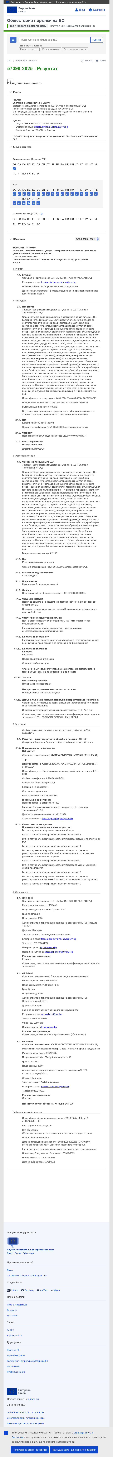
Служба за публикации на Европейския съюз (30, 1249)
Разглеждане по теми (74, 49)
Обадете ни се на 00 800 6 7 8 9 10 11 (25, 1412)
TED (9, 60)
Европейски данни (16, 1355)
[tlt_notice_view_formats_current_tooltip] (97, 239)
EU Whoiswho (13, 1366)
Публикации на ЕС (16, 1372)
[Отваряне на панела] (10, 81)
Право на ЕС (13, 1350)
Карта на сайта (14, 1335)
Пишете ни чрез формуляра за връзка (25, 1423)
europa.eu (33, 1399)
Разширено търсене (29, 49)
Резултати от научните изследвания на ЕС (27, 1361)
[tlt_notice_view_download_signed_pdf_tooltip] (14, 168)
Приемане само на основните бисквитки (74, 1450)
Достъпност (12, 1315)
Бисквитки (12, 1310)
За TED (10, 1330)
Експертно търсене (50, 49)
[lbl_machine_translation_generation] (41, 214)
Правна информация (17, 1305)
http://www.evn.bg (48, 947)
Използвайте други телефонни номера (26, 1418)
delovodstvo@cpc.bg (51, 1014)
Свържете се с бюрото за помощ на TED (26, 1275)
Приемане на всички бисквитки (30, 1450)
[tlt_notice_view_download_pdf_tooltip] (14, 194)
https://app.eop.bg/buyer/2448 (58, 951)
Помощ (10, 1270)
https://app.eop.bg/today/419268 (57, 818)
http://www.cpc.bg (48, 1027)
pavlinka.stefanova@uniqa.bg (55, 1086)
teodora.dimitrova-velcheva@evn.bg (51, 127)
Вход (82, 10)
